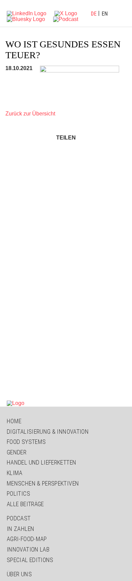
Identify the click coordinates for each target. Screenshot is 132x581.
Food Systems (26, 441)
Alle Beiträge (25, 504)
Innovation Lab (28, 549)
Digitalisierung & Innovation (48, 431)
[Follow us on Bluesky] (26, 19)
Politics (18, 493)
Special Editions (30, 559)
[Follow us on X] (65, 13)
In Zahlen (20, 528)
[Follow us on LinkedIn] (26, 13)
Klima (15, 472)
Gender (16, 452)
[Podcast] (65, 19)
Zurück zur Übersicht (30, 113)
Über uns (19, 574)
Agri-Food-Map (27, 538)
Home (14, 421)
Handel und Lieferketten (41, 462)
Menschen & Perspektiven (43, 483)
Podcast (19, 518)
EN (105, 13)
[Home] (15, 403)
